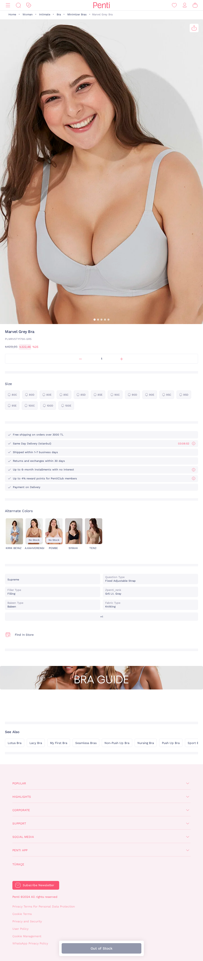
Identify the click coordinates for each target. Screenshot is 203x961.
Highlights (21, 796)
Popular (19, 783)
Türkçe (18, 864)
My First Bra (58, 743)
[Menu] (8, 5)
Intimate (44, 14)
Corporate (21, 810)
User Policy (20, 929)
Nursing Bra (145, 743)
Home (12, 14)
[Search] (18, 5)
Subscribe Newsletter (38, 885)
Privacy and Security (27, 921)
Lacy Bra (35, 743)
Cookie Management (26, 936)
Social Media (23, 837)
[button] (95, 320)
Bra (59, 14)
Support (19, 823)
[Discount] (29, 5)
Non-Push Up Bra (116, 743)
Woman (28, 14)
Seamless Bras (86, 743)
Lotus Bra (15, 743)
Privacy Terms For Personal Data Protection (43, 906)
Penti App (19, 850)
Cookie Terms (22, 914)
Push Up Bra (171, 743)
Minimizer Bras (77, 14)
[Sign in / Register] (185, 5)
